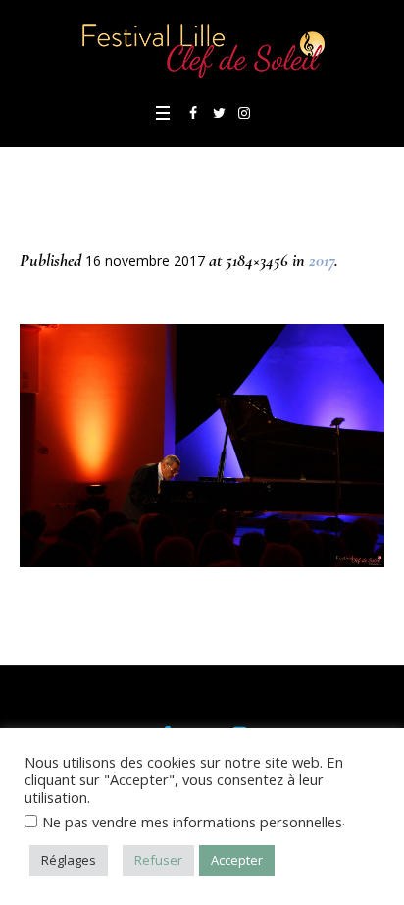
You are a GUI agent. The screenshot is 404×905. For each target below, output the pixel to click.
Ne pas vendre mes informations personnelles (192, 821)
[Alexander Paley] (202, 445)
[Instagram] (244, 113)
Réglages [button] (68, 860)
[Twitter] (218, 113)
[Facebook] (193, 113)
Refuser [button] (158, 860)
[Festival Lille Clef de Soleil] (202, 49)
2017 (321, 260)
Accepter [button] (237, 860)
